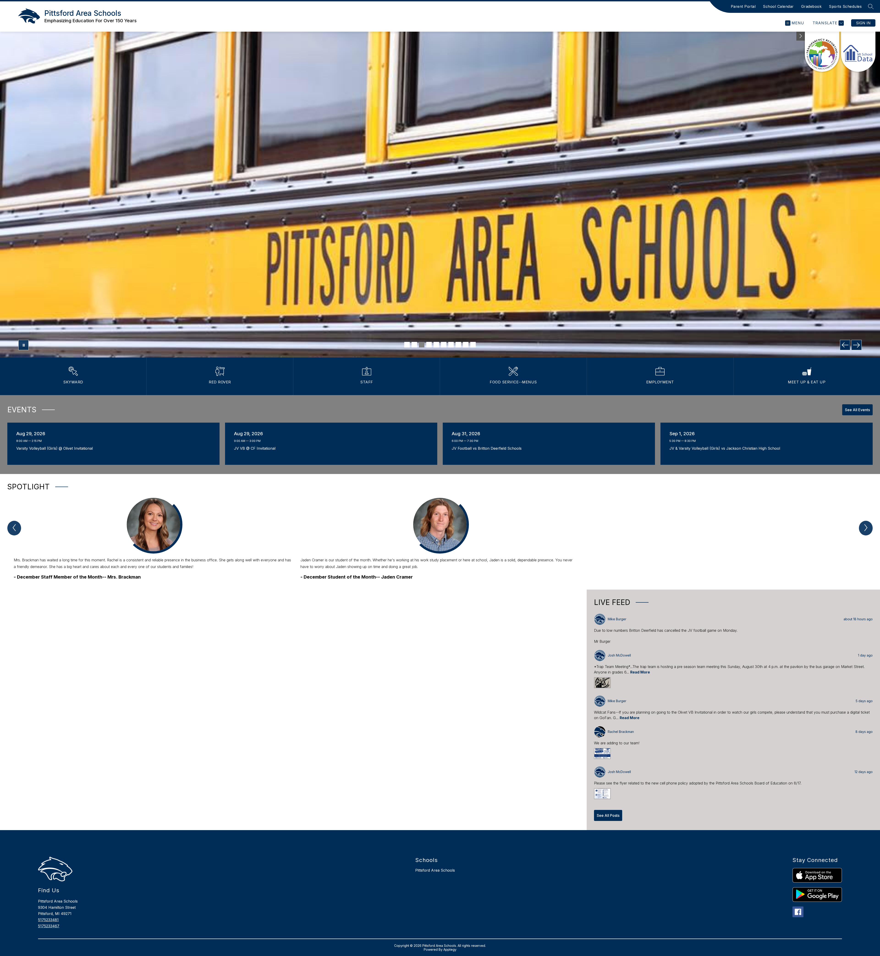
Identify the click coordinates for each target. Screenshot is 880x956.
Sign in (863, 23)
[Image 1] (407, 344)
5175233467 (48, 926)
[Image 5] (436, 344)
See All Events (857, 409)
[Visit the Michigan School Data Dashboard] (858, 52)
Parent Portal (743, 6)
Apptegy (449, 949)
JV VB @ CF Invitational (256, 448)
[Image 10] (473, 344)
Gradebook (811, 6)
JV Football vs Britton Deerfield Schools (488, 448)
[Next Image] (856, 345)
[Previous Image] (845, 345)
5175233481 (48, 919)
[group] (153, 539)
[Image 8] (458, 344)
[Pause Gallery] (23, 345)
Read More (640, 672)
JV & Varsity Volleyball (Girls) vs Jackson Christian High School (725, 448)
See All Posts (608, 815)
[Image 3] (421, 344)
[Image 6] (443, 344)
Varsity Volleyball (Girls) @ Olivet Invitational (55, 448)
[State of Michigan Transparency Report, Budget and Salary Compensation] (822, 52)
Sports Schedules (845, 6)
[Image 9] (465, 344)
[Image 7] (451, 344)
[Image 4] (429, 344)
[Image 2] (414, 344)
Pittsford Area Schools (435, 870)
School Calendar (778, 6)
